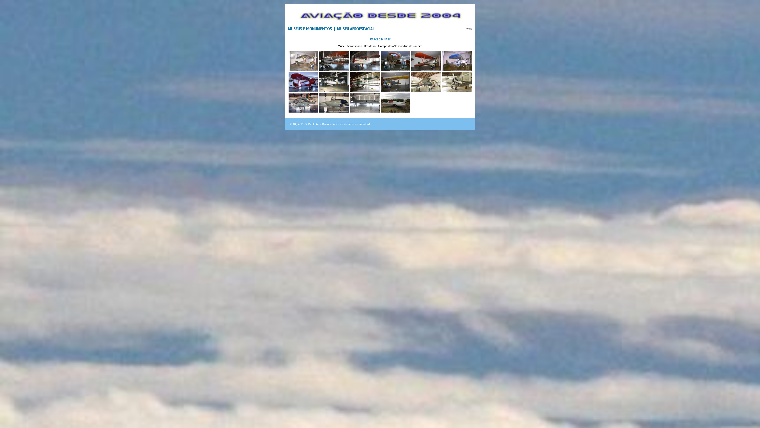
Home (469, 28)
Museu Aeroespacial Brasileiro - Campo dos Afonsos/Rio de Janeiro (380, 46)
